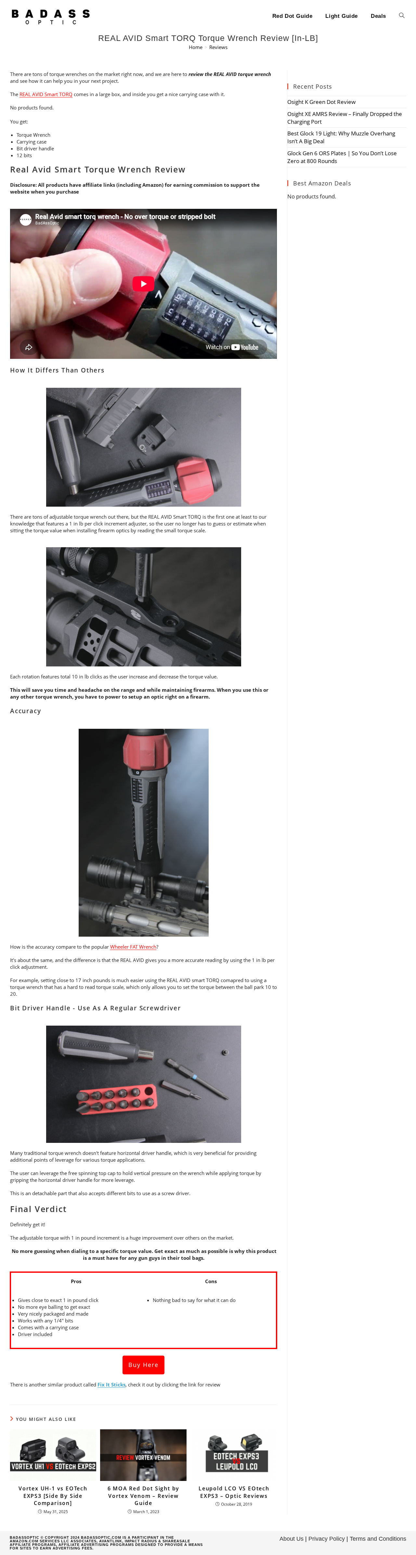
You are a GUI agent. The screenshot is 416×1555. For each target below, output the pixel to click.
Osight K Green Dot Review (321, 102)
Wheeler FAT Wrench (133, 946)
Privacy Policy (326, 1539)
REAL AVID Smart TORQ (46, 94)
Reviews (218, 47)
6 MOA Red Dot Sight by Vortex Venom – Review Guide (144, 1496)
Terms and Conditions (378, 1539)
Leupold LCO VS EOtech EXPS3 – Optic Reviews (234, 1492)
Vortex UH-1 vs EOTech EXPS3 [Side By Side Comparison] (53, 1496)
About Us (292, 1539)
